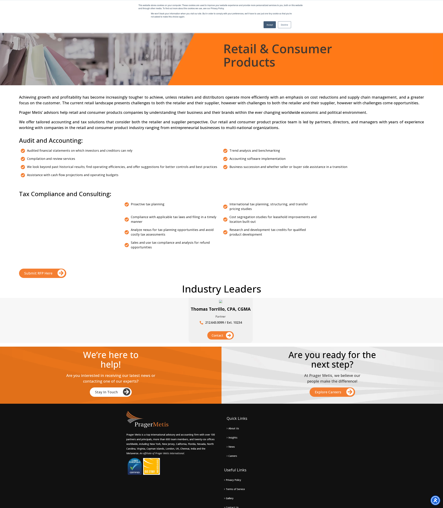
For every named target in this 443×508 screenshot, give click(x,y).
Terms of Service (235, 489)
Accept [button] (269, 24)
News (231, 446)
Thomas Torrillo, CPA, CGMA (221, 309)
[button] (42, 273)
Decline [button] (284, 24)
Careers (232, 455)
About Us (233, 428)
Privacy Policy (233, 480)
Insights (232, 437)
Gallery (229, 498)
